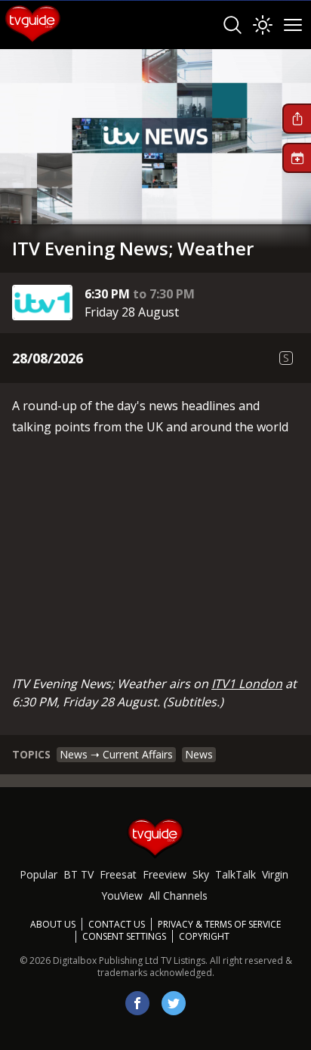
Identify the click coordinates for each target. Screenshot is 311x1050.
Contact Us (116, 924)
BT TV (78, 874)
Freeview (164, 874)
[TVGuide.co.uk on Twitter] (174, 1003)
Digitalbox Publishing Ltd (106, 960)
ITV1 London (246, 683)
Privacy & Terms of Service (219, 924)
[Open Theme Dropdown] (263, 25)
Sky (200, 874)
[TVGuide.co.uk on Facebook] (137, 1003)
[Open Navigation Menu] (293, 25)
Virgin (275, 874)
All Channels (178, 895)
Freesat (118, 874)
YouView (122, 895)
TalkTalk (235, 874)
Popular (38, 874)
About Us (52, 924)
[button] (296, 118)
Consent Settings (124, 937)
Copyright (204, 936)
